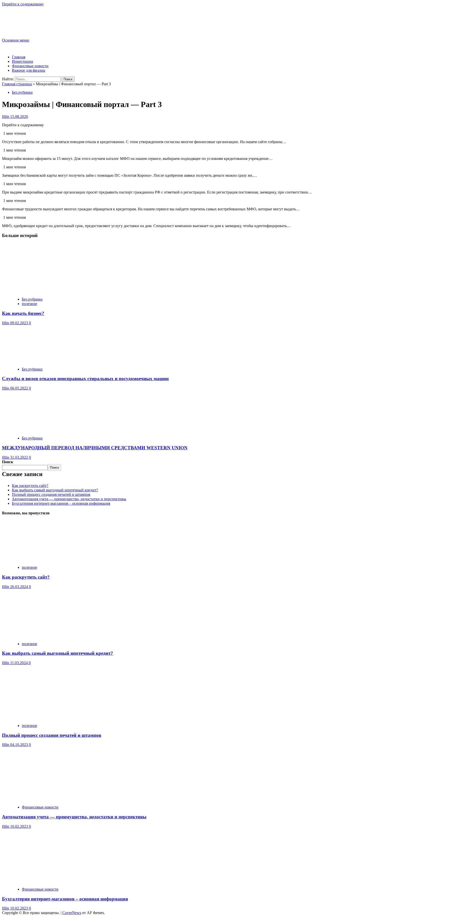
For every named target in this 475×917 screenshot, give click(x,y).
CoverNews (71, 913)
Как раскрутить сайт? (30, 485)
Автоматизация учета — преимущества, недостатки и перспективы (69, 499)
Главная (18, 57)
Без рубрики (22, 92)
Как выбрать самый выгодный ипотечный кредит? (55, 490)
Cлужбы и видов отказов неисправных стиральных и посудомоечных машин (85, 378)
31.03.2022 (19, 457)
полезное (29, 304)
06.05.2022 (19, 388)
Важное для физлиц (28, 70)
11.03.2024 (19, 663)
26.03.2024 (19, 587)
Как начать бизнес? (23, 313)
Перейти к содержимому (23, 4)
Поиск (7, 462)
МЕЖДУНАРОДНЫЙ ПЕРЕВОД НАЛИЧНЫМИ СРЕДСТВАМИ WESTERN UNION (95, 447)
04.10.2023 (19, 744)
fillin (6, 116)
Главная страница (17, 84)
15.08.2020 (19, 116)
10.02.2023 (19, 826)
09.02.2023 (19, 323)
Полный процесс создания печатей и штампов (51, 494)
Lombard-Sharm (26, 18)
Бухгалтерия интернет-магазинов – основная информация (61, 503)
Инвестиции (22, 61)
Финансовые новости (30, 66)
